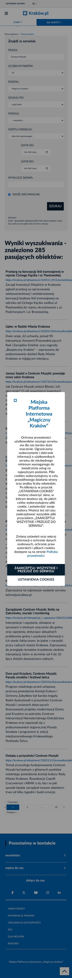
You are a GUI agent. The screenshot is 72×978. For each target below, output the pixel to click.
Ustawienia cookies (36, 579)
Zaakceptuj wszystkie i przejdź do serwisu (36, 570)
